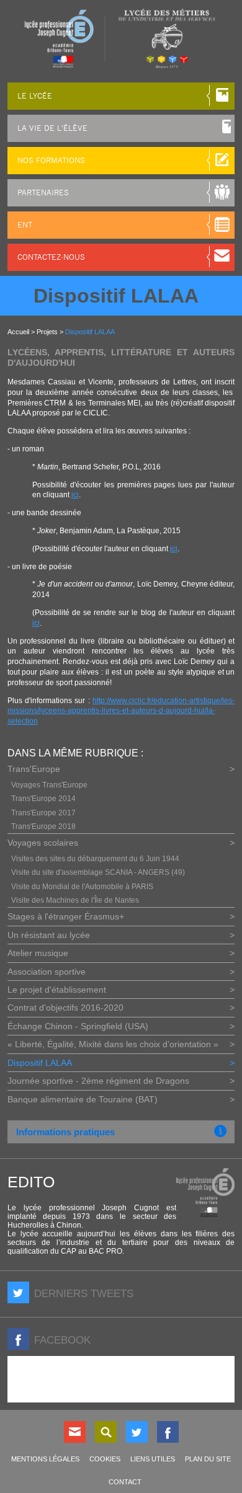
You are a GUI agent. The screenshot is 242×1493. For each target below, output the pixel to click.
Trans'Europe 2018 (43, 826)
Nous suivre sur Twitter (137, 1432)
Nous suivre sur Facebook (168, 1432)
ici (75, 494)
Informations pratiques (65, 1132)
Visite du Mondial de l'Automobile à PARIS (82, 886)
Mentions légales (45, 1459)
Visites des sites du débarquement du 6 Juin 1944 (95, 858)
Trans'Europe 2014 (43, 798)
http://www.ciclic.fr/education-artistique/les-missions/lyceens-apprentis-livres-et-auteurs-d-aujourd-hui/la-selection (121, 711)
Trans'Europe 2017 (43, 813)
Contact (75, 1432)
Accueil (18, 331)
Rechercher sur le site (106, 1432)
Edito (31, 1181)
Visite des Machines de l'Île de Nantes (75, 900)
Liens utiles (152, 1459)
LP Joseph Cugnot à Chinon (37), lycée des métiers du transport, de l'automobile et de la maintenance (121, 39)
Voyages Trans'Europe (49, 785)
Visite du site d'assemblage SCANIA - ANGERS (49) (98, 872)
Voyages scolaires (42, 843)
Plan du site (208, 1459)
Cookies (104, 1459)
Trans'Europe (33, 769)
